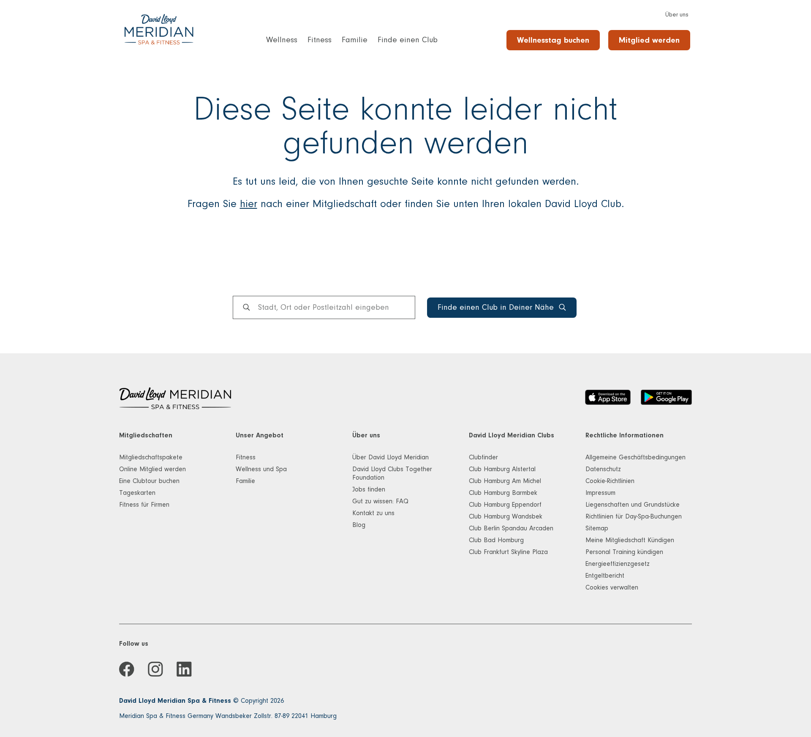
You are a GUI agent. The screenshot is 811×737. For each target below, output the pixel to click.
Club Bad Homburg (496, 540)
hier (248, 204)
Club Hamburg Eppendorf (505, 504)
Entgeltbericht (604, 575)
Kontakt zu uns (373, 513)
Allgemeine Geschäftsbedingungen (635, 457)
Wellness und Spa (261, 469)
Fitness (246, 457)
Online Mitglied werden (152, 469)
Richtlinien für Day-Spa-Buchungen (633, 516)
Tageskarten (137, 493)
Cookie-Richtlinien (609, 481)
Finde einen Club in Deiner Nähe (496, 307)
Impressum (600, 493)
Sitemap (596, 528)
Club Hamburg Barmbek (503, 493)
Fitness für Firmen (144, 504)
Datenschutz (603, 469)
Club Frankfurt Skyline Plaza (508, 552)
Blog (358, 525)
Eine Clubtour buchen (149, 481)
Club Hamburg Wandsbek (505, 516)
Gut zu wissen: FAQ (380, 501)
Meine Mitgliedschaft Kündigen (629, 540)
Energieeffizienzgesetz (617, 564)
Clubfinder (483, 457)
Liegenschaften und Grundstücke (632, 504)
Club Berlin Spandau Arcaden (511, 528)
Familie (245, 481)
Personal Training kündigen (624, 552)
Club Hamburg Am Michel (505, 481)
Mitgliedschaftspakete (150, 457)
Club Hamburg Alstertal (502, 469)
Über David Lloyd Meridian (390, 457)
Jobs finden (368, 489)
